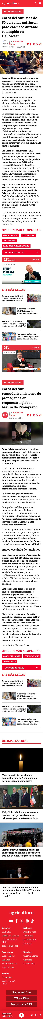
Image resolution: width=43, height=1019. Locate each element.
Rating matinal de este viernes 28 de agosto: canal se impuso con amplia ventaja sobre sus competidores (28, 336)
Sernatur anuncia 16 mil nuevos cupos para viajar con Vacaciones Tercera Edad (13, 298)
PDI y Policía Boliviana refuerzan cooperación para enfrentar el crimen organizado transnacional (20, 815)
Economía (28, 935)
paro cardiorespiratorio (16, 246)
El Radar (6, 959)
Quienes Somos (30, 955)
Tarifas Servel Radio (8, 982)
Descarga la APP (21, 1004)
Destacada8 (9, 661)
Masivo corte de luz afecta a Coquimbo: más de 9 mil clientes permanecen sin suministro (19, 777)
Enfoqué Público (9, 963)
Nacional (27, 943)
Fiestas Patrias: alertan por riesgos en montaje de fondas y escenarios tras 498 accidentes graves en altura (21, 852)
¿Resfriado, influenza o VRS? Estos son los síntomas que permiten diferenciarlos (27, 311)
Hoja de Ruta (8, 967)
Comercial (7, 977)
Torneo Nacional (10, 945)
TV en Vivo (21, 998)
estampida (28, 235)
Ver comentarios (14, 252)
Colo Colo (6, 931)
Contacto (27, 959)
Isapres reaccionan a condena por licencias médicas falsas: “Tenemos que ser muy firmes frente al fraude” (21, 891)
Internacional (12, 11)
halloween (9, 240)
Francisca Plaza (16, 42)
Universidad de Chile (9, 940)
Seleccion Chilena (10, 935)
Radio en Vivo (21, 992)
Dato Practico (29, 931)
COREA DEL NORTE (11, 656)
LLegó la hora (8, 955)
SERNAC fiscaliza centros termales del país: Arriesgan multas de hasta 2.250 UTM (14, 323)
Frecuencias (29, 963)
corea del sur (10, 235)
